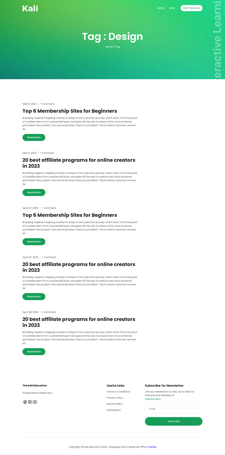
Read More (34, 137)
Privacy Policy (115, 398)
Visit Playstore (191, 8)
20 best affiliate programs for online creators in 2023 (78, 163)
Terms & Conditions (118, 391)
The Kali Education (34, 385)
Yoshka (152, 447)
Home (160, 8)
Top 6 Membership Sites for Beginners (69, 110)
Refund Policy (115, 404)
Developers (114, 410)
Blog (171, 8)
